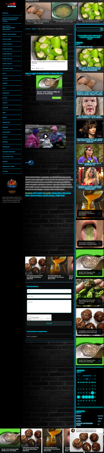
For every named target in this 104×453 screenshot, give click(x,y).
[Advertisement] (49, 112)
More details (56, 97)
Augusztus (87, 375)
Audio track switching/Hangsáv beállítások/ (8, 27)
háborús (5, 127)
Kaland (4, 98)
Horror (4, 83)
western (5, 142)
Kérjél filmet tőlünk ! (9, 34)
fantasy (5, 103)
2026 (86, 379)
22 (92, 397)
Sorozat (5, 161)
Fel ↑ (19, 202)
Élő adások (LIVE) (7, 156)
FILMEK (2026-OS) (7, 44)
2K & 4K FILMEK (6, 39)
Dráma (4, 117)
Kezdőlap (5, 13)
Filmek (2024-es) (7, 54)
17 (78, 397)
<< (78, 375)
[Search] (101, 29)
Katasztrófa (6, 132)
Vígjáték (5, 78)
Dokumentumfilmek (8, 151)
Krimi (4, 112)
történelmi (6, 147)
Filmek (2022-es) (7, 63)
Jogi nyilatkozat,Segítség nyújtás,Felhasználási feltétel (10, 19)
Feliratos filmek (7, 68)
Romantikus (6, 122)
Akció (4, 73)
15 (92, 393)
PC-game (5, 171)
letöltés (27, 162)
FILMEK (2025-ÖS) (7, 49)
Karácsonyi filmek (8, 166)
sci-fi (4, 88)
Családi (4, 137)
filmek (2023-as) (7, 58)
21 (89, 397)
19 (83, 397)
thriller (5, 107)
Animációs (5, 93)
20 (86, 397)
